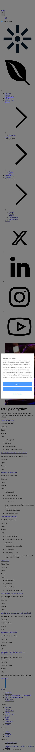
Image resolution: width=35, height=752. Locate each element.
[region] (17, 376)
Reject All (17, 384)
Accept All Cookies (17, 389)
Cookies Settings (17, 394)
